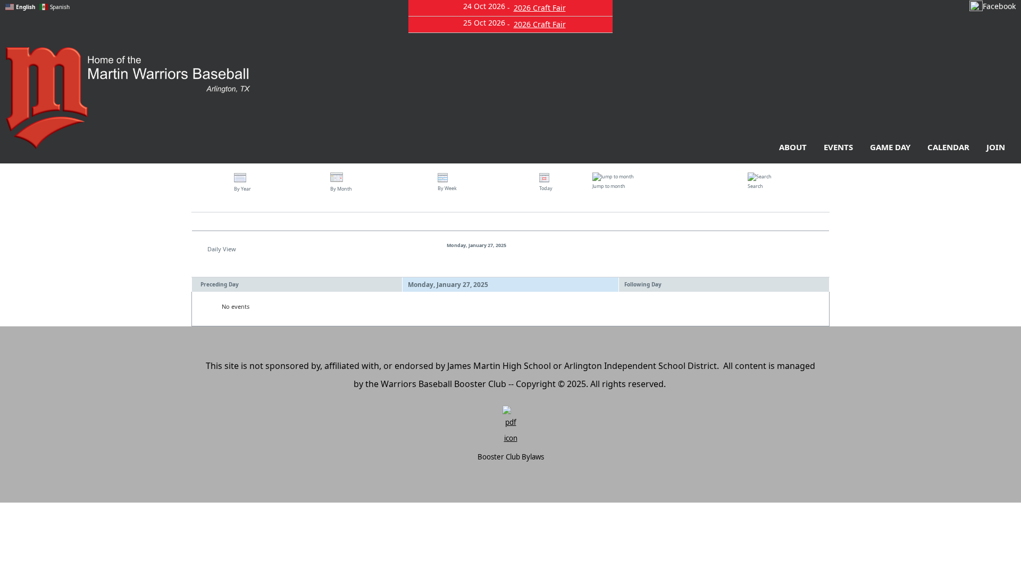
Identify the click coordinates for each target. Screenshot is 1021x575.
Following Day (643, 284)
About (793, 147)
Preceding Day (219, 284)
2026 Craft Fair (540, 8)
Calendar (948, 147)
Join (995, 147)
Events (838, 147)
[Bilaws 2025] (510, 426)
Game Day (890, 147)
